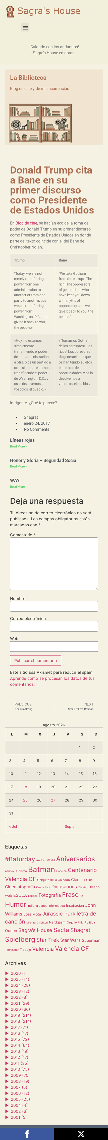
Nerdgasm (57, 922)
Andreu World (45, 860)
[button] (25, 27)
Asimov (9, 871)
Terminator (12, 950)
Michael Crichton (37, 922)
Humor (15, 904)
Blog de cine (26, 223)
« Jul (13, 826)
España (32, 896)
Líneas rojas (22, 440)
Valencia (43, 949)
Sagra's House (35, 930)
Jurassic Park (58, 913)
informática (56, 906)
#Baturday (20, 859)
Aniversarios (75, 859)
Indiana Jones (37, 906)
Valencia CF (72, 948)
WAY (15, 480)
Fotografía (50, 895)
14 (67, 774)
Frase (70, 894)
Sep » (69, 826)
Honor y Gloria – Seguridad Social (44, 460)
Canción (61, 871)
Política (90, 922)
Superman (91, 940)
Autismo (21, 871)
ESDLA (20, 895)
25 (25, 800)
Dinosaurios (64, 886)
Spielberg (20, 939)
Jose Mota (32, 914)
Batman (41, 869)
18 (25, 787)
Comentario (23, 535)
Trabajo (25, 950)
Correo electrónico (28, 618)
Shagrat (80, 930)
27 (53, 800)
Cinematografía (20, 886)
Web (14, 638)
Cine (89, 880)
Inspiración (75, 905)
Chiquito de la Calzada (53, 880)
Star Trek (47, 940)
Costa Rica (43, 887)
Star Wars (70, 940)
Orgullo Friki (75, 922)
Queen (11, 930)
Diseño (82, 887)
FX (81, 896)
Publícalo (81, 1134)
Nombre (17, 598)
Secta (61, 930)
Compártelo (27, 1134)
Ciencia (78, 879)
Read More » (18, 446)
